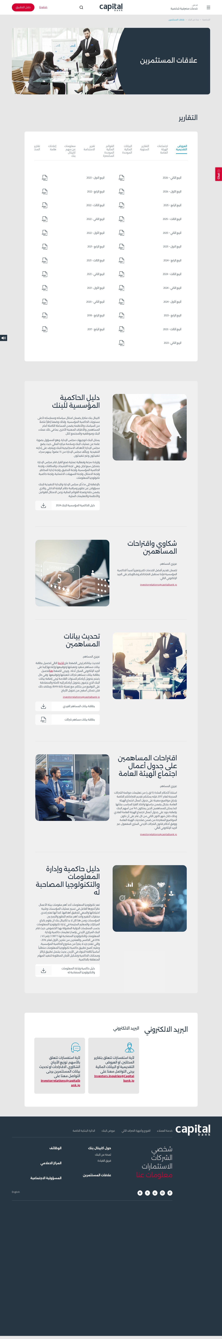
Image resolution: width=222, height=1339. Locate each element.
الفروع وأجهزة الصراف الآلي (136, 1130)
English (43, 7)
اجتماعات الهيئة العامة (162, 149)
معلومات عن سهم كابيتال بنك (70, 151)
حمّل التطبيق (23, 7)
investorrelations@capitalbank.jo (158, 584)
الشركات (161, 1158)
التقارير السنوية (144, 148)
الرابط (61, 663)
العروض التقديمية (181, 148)
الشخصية (206, 20)
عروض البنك (108, 1130)
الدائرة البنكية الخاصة (83, 1130)
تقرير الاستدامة (89, 148)
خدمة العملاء (164, 1130)
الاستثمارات (157, 1167)
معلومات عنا (154, 1175)
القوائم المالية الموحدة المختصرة (108, 151)
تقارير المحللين (35, 148)
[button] (218, 174)
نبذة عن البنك (193, 20)
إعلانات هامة (52, 148)
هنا (51, 671)
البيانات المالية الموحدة (127, 149)
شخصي (161, 1149)
